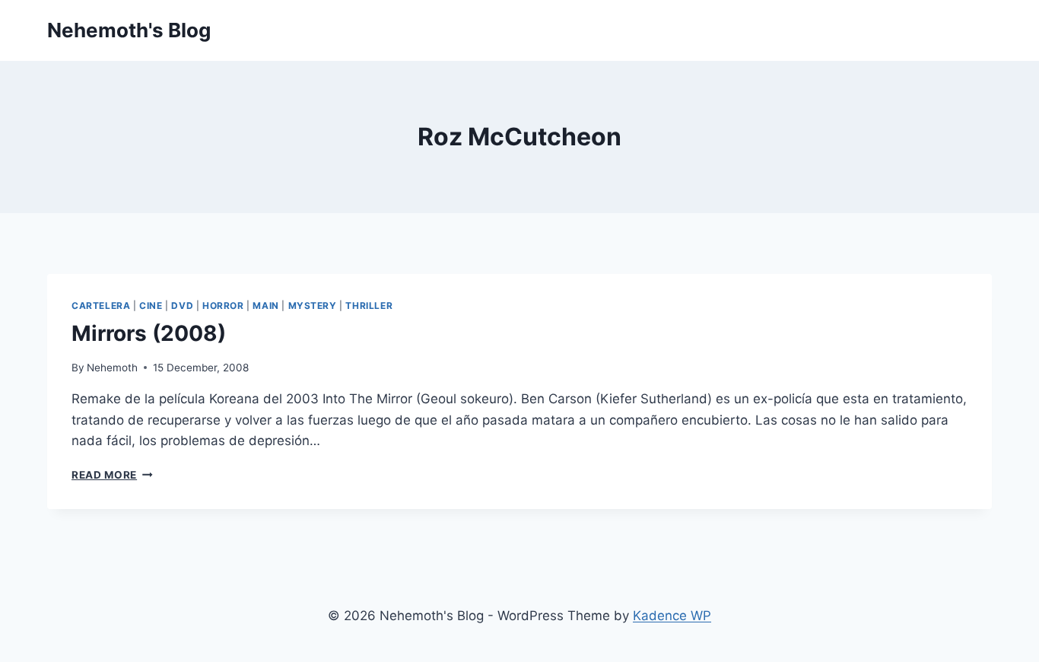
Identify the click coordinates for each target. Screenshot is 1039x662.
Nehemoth (112, 367)
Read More (112, 475)
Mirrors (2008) (148, 333)
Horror (223, 305)
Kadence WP (672, 615)
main (265, 305)
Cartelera (100, 305)
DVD (182, 305)
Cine (150, 305)
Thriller (368, 305)
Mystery (312, 305)
